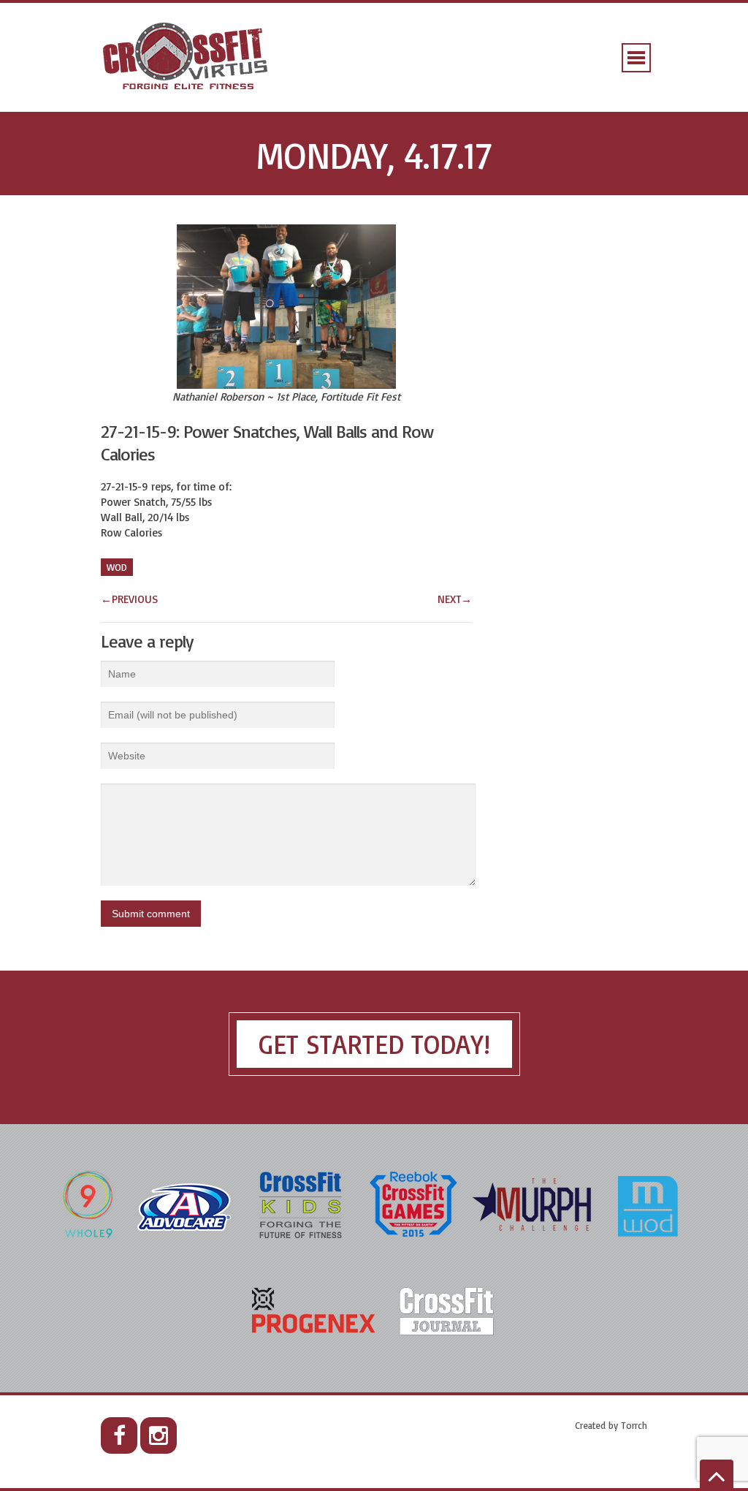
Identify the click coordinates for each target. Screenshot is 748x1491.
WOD (117, 567)
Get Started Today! (374, 1044)
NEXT (455, 599)
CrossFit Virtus (186, 57)
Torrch (634, 1425)
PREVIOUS (129, 599)
